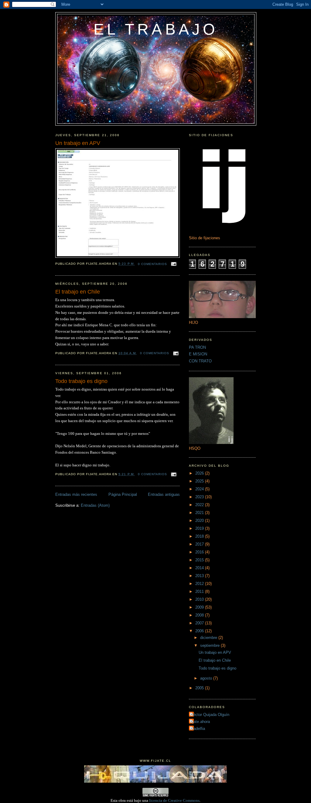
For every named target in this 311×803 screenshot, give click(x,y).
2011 (200, 591)
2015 (200, 560)
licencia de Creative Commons (174, 800)
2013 (200, 575)
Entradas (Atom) (95, 505)
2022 (200, 504)
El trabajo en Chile (77, 292)
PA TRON (197, 347)
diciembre (209, 637)
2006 (200, 631)
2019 (200, 528)
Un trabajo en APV (77, 143)
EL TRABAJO (156, 29)
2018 (200, 536)
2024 (200, 489)
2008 (200, 615)
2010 (200, 599)
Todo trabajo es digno (81, 381)
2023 (200, 497)
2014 (200, 568)
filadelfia (197, 728)
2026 (200, 473)
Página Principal (122, 494)
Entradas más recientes (76, 494)
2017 (200, 544)
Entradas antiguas (164, 494)
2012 (200, 583)
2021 (200, 512)
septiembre (210, 645)
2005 (200, 688)
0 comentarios (152, 264)
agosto (206, 678)
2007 (200, 623)
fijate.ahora (200, 721)
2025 (200, 481)
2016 (200, 552)
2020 (200, 520)
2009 (200, 607)
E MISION (198, 354)
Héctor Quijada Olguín (209, 714)
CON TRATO (200, 361)
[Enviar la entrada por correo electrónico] (173, 264)
